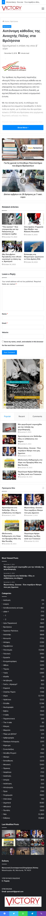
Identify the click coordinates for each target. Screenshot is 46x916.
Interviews (7, 799)
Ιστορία (6, 780)
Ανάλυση (6, 600)
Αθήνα (5, 665)
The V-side (7, 722)
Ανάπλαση (7, 784)
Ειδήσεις (6, 818)
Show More (22, 127)
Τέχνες (6, 669)
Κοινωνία (7, 638)
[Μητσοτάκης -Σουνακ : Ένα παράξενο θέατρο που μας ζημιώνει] (9, 451)
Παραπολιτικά (9, 719)
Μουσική (6, 764)
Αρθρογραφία (8, 738)
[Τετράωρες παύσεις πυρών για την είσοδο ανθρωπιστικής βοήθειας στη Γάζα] (37, 851)
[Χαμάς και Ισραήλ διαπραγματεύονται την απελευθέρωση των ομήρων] (23, 842)
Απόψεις (6, 642)
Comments (37, 416)
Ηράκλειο (7, 699)
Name (5, 314)
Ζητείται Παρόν (9, 692)
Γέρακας (6, 768)
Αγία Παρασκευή (10, 623)
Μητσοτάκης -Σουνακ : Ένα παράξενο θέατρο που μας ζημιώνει (29, 450)
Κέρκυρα (6, 745)
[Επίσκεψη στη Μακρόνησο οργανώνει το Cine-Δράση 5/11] (34, 246)
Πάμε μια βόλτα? (10, 734)
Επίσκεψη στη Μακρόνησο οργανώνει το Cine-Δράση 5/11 (34, 256)
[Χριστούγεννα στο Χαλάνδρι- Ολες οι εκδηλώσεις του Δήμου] (9, 439)
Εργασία (6, 657)
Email (5, 323)
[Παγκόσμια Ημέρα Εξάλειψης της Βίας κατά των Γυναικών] (9, 475)
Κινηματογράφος (10, 661)
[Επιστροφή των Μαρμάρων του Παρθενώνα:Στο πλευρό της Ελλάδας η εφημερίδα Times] (23, 851)
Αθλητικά (7, 807)
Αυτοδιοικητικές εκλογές (13, 608)
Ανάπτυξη (7, 776)
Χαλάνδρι (7, 635)
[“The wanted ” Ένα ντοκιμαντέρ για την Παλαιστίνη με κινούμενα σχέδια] (12, 219)
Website (5, 332)
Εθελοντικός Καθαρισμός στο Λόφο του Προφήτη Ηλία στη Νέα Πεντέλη (30, 462)
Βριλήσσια (14, 21)
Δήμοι (5, 696)
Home (6, 21)
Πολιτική (6, 654)
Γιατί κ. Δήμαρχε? (10, 684)
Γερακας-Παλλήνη (10, 631)
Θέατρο (6, 757)
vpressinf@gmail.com (15, 891)
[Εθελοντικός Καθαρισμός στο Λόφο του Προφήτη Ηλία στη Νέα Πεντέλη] (9, 463)
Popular (7, 416)
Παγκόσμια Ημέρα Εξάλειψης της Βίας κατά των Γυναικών (32, 536)
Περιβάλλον (8, 646)
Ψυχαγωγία (7, 795)
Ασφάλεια (7, 772)
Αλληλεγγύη (8, 787)
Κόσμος (6, 726)
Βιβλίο (5, 711)
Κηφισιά (6, 688)
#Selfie (6, 677)
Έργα (5, 791)
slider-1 (6, 612)
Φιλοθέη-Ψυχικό (9, 753)
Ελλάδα (6, 703)
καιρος (6, 604)
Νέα (5, 814)
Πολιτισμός (7, 650)
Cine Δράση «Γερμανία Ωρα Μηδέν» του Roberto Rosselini (33, 229)
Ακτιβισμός (7, 680)
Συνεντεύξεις (8, 749)
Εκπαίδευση (8, 761)
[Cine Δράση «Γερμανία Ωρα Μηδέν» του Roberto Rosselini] (34, 219)
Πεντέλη (6, 810)
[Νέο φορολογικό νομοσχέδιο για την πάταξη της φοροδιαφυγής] (9, 427)
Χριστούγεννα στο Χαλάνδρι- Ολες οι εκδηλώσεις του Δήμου (30, 438)
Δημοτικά (7, 803)
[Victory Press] (11, 8)
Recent (22, 416)
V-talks (6, 715)
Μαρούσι (6, 730)
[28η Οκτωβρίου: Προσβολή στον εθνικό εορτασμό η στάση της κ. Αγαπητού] (12, 246)
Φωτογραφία (8, 707)
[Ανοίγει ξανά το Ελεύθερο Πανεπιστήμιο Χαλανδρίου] (8, 851)
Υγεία (5, 673)
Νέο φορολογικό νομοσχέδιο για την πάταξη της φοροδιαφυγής (30, 427)
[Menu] (43, 9)
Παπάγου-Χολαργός (11, 742)
